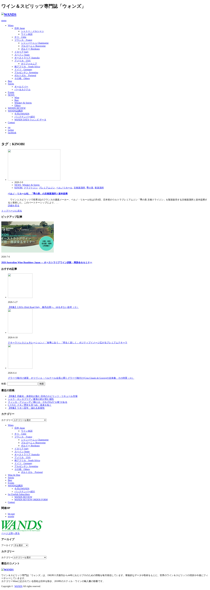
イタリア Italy (21, 52)
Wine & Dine (14, 475)
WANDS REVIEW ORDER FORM (31, 499)
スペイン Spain (22, 55)
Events (11, 92)
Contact (11, 122)
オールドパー (21, 86)
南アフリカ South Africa (27, 66)
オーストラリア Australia (27, 58)
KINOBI (18, 188)
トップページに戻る (11, 211)
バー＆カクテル (22, 89)
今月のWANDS (21, 114)
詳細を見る (13, 205)
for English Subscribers (19, 494)
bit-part (11, 514)
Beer (10, 81)
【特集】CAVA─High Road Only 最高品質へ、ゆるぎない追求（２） (43, 307)
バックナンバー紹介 (24, 117)
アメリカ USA (22, 60)
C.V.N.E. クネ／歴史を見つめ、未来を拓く (30, 405)
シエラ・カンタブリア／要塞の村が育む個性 (31, 399)
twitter (11, 130)
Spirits (11, 84)
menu (3, 20)
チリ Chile (20, 37)
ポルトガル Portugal (25, 75)
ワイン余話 (26, 34)
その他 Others (22, 78)
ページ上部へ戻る (10, 533)
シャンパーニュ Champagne (35, 43)
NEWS (11, 95)
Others (17, 105)
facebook (12, 132)
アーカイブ (7, 545)
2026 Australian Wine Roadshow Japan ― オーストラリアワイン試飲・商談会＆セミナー (46, 262)
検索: (4, 384)
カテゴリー (7, 420)
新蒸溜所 (99, 188)
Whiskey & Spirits (23, 103)
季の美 (89, 188)
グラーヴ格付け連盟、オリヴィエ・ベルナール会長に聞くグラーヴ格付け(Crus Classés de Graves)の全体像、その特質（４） (71, 378)
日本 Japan (19, 28)
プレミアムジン (47, 188)
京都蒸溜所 (79, 188)
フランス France (23, 40)
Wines (10, 25)
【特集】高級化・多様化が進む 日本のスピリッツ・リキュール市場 (42, 396)
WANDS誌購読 (15, 111)
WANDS (18, 586)
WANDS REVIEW (17, 108)
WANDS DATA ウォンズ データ (30, 119)
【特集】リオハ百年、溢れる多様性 (26, 408)
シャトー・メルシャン (32, 31)
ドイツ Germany (23, 69)
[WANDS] (8, 14)
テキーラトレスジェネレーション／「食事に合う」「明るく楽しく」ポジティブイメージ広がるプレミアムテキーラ (67, 342)
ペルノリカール (64, 188)
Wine (16, 97)
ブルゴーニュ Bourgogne (33, 46)
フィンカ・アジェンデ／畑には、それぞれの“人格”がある (37, 402)
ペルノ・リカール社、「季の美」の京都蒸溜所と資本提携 (38, 193)
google (11, 516)
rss (9, 127)
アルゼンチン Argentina (26, 72)
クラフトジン (31, 188)
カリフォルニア (29, 63)
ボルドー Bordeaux (30, 49)
